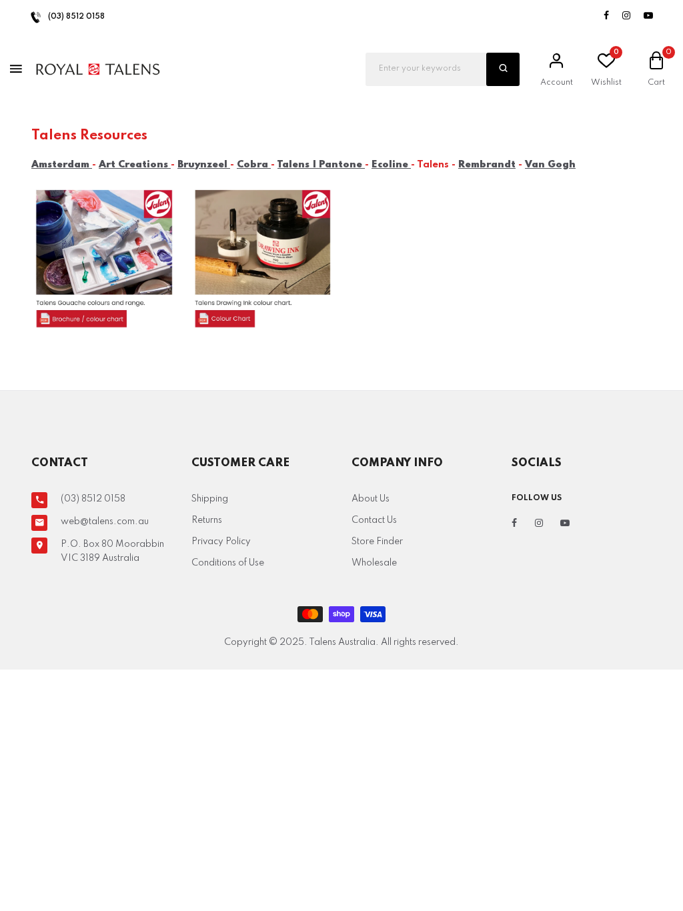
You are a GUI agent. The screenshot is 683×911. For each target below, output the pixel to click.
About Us (371, 499)
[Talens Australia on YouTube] (648, 16)
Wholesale (374, 563)
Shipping (209, 499)
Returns (206, 520)
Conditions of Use (227, 563)
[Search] (503, 69)
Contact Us (374, 520)
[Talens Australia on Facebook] (606, 16)
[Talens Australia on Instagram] (626, 16)
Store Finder (377, 541)
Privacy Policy (221, 541)
